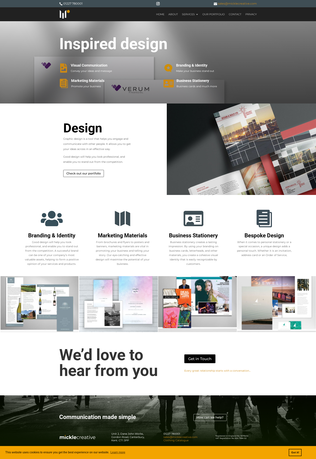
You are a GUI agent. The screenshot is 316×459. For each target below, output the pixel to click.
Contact (235, 14)
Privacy (251, 14)
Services (188, 14)
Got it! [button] (295, 452)
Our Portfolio (213, 14)
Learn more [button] (117, 452)
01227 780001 (73, 3)
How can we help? (210, 417)
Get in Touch (200, 359)
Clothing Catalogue (176, 440)
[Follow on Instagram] (158, 3)
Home (160, 14)
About (173, 14)
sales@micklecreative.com (237, 3)
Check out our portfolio (83, 173)
